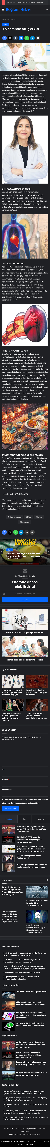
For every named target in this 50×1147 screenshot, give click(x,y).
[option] (25, 552)
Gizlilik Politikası (23, 1141)
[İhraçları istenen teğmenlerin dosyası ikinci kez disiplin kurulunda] (8, 1075)
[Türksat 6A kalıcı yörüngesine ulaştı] (8, 995)
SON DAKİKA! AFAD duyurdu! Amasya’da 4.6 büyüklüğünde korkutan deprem (29, 839)
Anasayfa (7, 19)
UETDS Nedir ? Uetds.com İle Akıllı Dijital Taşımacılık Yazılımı (37, 903)
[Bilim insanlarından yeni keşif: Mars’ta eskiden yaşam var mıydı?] (8, 1005)
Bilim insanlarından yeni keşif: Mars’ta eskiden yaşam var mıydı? (30, 1003)
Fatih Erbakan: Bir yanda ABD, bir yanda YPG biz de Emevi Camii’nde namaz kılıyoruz (31, 829)
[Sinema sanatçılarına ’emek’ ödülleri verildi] (8, 858)
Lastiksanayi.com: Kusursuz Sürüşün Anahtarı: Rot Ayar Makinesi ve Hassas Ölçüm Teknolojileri (10, 916)
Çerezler (33, 1141)
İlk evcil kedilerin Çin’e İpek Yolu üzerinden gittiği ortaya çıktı (37, 692)
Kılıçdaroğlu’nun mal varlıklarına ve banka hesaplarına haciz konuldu (32, 865)
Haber (14, 19)
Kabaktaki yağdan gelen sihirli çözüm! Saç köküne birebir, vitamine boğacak (24, 556)
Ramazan (25, 522)
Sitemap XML (8, 1129)
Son (24, 819)
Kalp (29, 517)
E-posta (5, 779)
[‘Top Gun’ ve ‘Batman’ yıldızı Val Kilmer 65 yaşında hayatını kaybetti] (37, 705)
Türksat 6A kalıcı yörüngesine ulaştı (31, 992)
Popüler (8, 819)
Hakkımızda (5, 1141)
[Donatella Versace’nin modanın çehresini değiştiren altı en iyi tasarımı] (13, 705)
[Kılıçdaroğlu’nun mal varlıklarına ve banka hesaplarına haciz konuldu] (8, 867)
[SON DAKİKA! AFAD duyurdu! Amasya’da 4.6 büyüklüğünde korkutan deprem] (8, 839)
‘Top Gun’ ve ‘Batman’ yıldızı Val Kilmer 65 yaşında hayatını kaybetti (37, 715)
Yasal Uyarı (29, 1144)
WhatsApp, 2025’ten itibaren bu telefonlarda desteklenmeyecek (30, 1024)
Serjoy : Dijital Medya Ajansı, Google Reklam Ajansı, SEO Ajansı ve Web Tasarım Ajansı (12, 891)
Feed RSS (32, 1129)
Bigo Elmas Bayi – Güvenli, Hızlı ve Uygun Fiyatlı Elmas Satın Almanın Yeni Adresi (35, 929)
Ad (3, 769)
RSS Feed (18, 1129)
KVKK (39, 1141)
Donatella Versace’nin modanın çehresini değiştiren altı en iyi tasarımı (11, 716)
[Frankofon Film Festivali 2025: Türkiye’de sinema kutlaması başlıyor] (13, 681)
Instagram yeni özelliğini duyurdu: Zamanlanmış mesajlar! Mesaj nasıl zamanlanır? (31, 1015)
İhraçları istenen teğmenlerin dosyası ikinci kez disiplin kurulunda (32, 1073)
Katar (39, 517)
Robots (25, 1129)
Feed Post (25, 1131)
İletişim (13, 1141)
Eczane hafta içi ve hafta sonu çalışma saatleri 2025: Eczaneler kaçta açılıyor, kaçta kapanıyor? (31, 849)
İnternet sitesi (7, 789)
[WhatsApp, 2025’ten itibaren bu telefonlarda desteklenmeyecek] (8, 1026)
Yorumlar (41, 819)
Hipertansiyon (15, 517)
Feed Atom (41, 1129)
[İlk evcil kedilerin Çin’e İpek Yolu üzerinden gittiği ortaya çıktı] (37, 681)
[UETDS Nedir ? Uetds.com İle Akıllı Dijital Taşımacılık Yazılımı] (37, 892)
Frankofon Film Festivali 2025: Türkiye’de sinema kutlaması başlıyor (12, 692)
